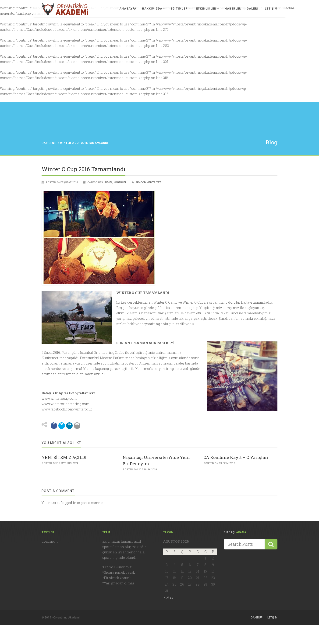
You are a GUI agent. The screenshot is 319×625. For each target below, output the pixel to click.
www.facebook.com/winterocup (67, 409)
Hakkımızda (152, 8)
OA (44, 143)
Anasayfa (127, 8)
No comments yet (148, 182)
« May (168, 597)
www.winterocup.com (59, 398)
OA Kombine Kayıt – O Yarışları (236, 457)
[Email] (77, 425)
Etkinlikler (206, 8)
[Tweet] (61, 425)
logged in (68, 502)
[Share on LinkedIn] (69, 425)
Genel (53, 143)
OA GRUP (256, 617)
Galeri (252, 8)
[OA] (65, 9)
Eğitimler (179, 8)
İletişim (270, 8)
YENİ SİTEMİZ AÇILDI (64, 457)
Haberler (233, 8)
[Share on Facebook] (54, 425)
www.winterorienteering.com (65, 404)
